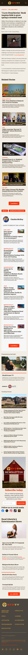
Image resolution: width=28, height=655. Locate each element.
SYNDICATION (19, 624)
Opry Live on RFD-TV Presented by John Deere (13, 543)
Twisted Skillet (7, 585)
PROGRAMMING (6, 624)
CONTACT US (19, 610)
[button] (14, 40)
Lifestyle (4, 9)
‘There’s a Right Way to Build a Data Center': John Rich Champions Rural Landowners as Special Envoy (13, 310)
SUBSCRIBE (21, 503)
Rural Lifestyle (6, 99)
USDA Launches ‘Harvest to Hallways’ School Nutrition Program (12, 130)
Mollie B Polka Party (9, 574)
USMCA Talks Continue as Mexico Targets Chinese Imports (13, 447)
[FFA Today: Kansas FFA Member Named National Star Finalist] (14, 179)
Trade (5, 286)
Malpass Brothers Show (10, 564)
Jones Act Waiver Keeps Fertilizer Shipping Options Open (13, 436)
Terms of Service (19, 641)
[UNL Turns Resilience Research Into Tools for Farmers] (14, 90)
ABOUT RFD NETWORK (5, 611)
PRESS (3, 616)
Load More (14, 203)
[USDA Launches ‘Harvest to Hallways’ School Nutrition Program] (14, 118)
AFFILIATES (5, 620)
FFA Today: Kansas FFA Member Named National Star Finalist (13, 190)
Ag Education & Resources (17, 210)
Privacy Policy (12, 641)
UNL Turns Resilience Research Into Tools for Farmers (13, 101)
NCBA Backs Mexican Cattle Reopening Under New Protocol (15, 441)
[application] (14, 41)
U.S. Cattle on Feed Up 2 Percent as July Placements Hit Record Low (14, 423)
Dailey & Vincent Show (10, 554)
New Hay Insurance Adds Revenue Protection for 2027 (13, 417)
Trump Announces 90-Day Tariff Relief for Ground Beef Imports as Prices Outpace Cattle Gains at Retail (14, 411)
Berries (5, 210)
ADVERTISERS (19, 620)
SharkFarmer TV (8, 375)
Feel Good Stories (12, 9)
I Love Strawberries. (19, 54)
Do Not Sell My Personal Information (9, 645)
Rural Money (7, 229)
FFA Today (4, 187)
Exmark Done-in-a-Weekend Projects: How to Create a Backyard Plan (12, 161)
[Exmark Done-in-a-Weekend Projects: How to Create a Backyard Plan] (14, 149)
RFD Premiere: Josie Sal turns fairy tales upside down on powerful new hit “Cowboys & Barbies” (15, 429)
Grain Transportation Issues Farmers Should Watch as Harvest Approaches (14, 452)
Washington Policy (8, 248)
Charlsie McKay (16, 219)
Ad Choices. (4, 642)
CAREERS (18, 616)
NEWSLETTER (6, 628)
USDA (3, 127)
